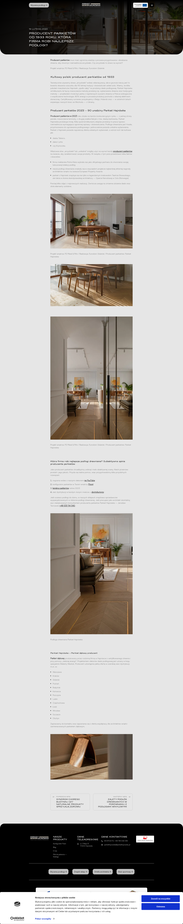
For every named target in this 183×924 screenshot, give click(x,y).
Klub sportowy (124, 872)
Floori (90, 484)
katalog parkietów (61, 488)
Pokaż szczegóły (43, 919)
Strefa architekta (101, 872)
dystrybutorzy (98, 492)
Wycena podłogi (38, 5)
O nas (55, 851)
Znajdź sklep (79, 872)
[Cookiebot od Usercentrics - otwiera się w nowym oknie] (17, 919)
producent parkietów (122, 151)
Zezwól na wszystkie (160, 899)
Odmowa (160, 906)
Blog (54, 847)
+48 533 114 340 (67, 505)
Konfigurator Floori (59, 844)
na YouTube (89, 480)
